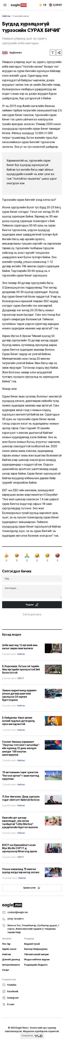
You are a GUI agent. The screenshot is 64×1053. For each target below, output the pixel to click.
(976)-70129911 (15, 919)
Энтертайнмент (11, 964)
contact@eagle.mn (17, 912)
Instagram (13, 997)
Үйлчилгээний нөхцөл (36, 954)
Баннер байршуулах (35, 949)
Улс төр (6, 944)
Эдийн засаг (9, 949)
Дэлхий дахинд (11, 959)
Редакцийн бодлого (35, 964)
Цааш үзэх (29, 887)
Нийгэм (6, 16)
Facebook (12, 991)
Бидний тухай (32, 944)
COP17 (20, 678)
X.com (10, 1004)
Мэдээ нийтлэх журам (37, 959)
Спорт (5, 970)
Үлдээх (30, 604)
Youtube (11, 984)
